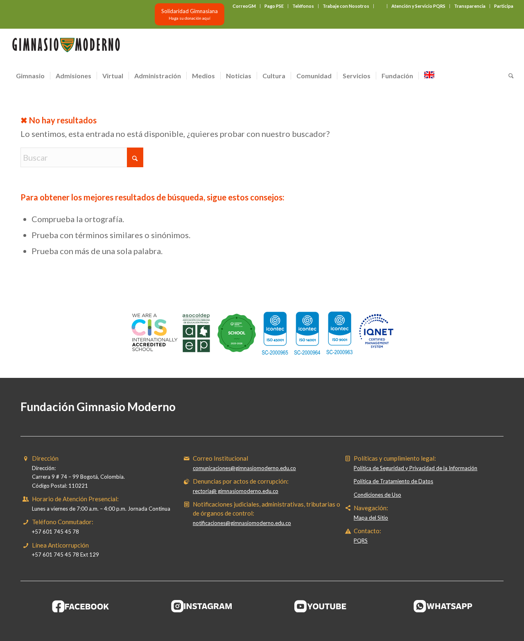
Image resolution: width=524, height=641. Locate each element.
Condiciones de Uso (377, 494)
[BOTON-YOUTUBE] (322, 606)
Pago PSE (274, 6)
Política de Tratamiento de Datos (393, 481)
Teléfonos (303, 6)
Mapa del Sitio (371, 517)
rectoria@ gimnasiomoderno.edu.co (235, 491)
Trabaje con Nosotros (346, 6)
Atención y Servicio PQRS (418, 6)
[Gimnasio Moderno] (66, 47)
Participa (503, 6)
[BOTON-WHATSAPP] (443, 606)
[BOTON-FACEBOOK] (81, 606)
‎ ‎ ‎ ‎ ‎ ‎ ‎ (380, 6)
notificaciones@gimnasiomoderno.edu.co (242, 523)
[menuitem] (244, 6)
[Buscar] (508, 76)
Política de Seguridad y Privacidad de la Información (415, 468)
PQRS (361, 540)
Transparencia (470, 6)
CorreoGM (244, 6)
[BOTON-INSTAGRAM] (202, 606)
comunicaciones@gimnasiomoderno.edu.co (244, 468)
